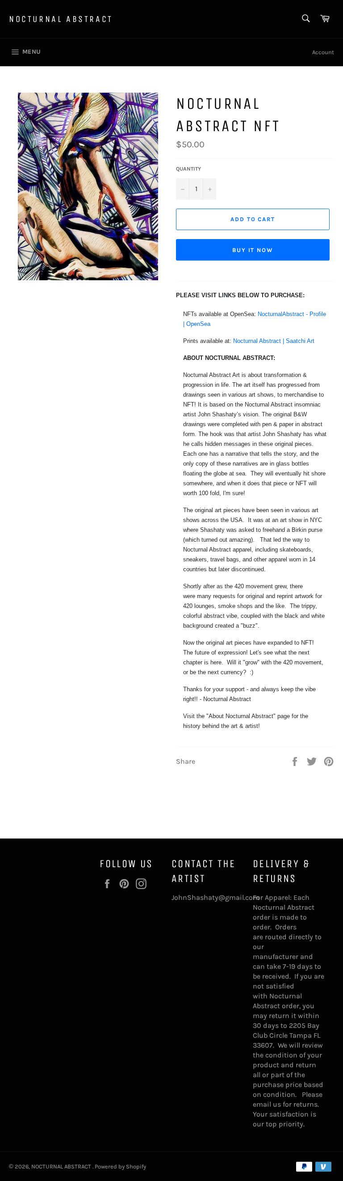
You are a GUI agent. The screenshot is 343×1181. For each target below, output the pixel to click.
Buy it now (253, 250)
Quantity (188, 169)
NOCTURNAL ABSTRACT (61, 19)
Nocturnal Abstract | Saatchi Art (273, 341)
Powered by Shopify (120, 1166)
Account (323, 52)
